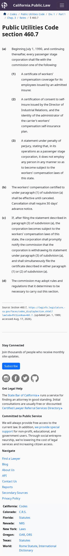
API (4, 476)
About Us (8, 470)
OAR (22, 535)
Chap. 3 (11, 17)
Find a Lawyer (11, 459)
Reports (7, 487)
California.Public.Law (31, 5)
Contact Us (9, 481)
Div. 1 (51, 14)
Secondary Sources (15, 493)
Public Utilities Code (33, 14)
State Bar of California (22, 395)
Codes (13, 14)
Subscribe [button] (11, 366)
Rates (23, 17)
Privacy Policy (11, 498)
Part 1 (62, 14)
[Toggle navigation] (62, 5)
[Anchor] (59, 64)
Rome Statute (28, 546)
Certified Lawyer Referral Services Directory (31, 408)
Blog (5, 464)
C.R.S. (22, 512)
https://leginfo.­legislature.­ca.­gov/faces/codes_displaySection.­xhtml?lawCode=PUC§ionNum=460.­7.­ (33, 311)
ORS (29, 535)
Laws (22, 529)
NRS (22, 523)
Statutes (24, 518)
